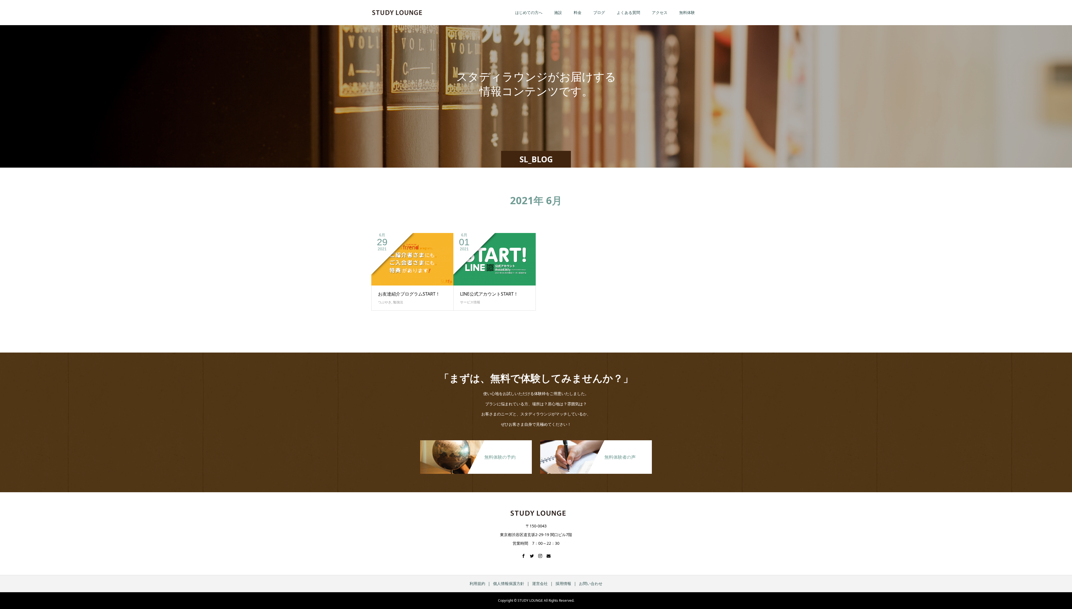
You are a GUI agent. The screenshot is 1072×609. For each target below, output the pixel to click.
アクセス (659, 12)
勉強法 (398, 302)
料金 (578, 12)
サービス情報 (470, 302)
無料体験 (687, 12)
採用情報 (563, 583)
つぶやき (384, 302)
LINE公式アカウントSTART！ (489, 294)
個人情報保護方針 (508, 583)
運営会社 (540, 583)
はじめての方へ (528, 12)
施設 (558, 12)
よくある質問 (628, 12)
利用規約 (477, 583)
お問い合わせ (590, 583)
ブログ (599, 12)
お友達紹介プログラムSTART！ (409, 294)
